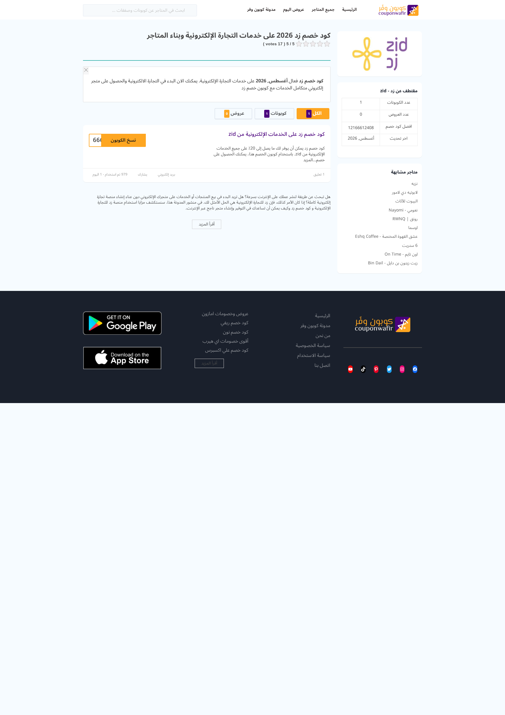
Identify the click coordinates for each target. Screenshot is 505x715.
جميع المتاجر (323, 9)
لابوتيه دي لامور (405, 192)
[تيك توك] (363, 369)
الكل (314, 113)
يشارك (142, 174)
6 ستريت (410, 246)
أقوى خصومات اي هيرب (225, 341)
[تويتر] (389, 369)
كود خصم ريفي (234, 323)
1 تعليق (319, 174)
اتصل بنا (322, 365)
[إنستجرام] (402, 369)
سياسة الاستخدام (313, 355)
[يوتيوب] (350, 369)
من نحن (323, 336)
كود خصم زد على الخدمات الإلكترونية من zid (277, 134)
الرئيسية (349, 9)
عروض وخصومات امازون (225, 314)
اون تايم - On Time (401, 254)
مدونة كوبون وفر (261, 9)
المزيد (308, 160)
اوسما (413, 228)
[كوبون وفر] (398, 9)
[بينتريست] (376, 369)
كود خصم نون (235, 332)
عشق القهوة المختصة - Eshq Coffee (386, 237)
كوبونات (276, 113)
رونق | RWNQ (405, 219)
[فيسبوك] (415, 369)
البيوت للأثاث (406, 201)
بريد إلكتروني (166, 174)
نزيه (414, 184)
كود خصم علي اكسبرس (226, 350)
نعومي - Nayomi (403, 210)
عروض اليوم (293, 9)
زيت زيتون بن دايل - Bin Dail (393, 263)
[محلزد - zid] (379, 53)
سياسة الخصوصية (313, 345)
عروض (235, 113)
